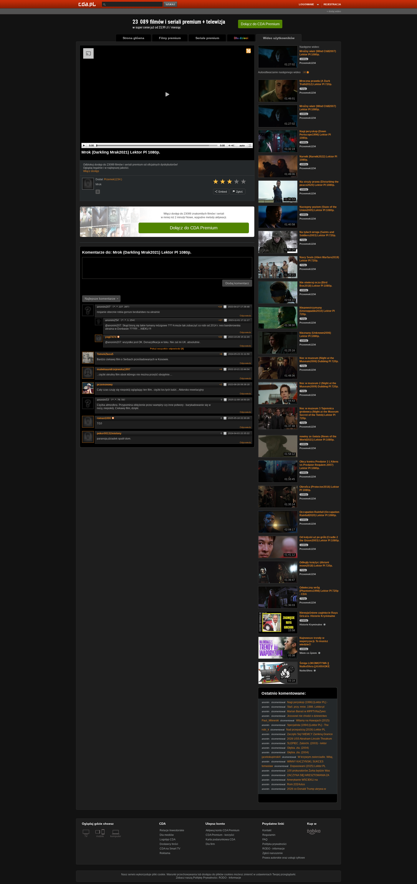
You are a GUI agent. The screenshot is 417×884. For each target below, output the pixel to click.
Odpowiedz (245, 315)
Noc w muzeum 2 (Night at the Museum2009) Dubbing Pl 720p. (319, 385)
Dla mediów (167, 834)
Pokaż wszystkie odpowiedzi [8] (167, 348)
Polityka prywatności (274, 844)
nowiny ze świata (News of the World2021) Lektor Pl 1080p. (318, 438)
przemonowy (105, 384)
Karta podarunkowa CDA (220, 839)
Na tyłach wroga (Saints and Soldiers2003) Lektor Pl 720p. (318, 234)
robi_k (265, 729)
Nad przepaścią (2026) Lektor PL (305, 729)
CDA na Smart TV (170, 848)
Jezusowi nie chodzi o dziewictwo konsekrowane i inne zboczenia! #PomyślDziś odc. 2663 (295, 717)
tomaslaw (267, 766)
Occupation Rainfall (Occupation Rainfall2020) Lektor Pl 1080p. (319, 514)
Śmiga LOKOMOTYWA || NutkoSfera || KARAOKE (315, 665)
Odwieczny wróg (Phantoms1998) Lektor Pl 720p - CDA (319, 591)
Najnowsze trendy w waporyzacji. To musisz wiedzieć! (314, 641)
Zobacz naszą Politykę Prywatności (196, 877)
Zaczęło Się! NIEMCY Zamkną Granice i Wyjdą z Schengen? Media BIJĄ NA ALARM (297, 736)
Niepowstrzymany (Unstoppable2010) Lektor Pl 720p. (317, 311)
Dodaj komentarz (237, 283)
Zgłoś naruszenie (272, 853)
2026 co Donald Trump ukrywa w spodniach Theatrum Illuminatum (294, 790)
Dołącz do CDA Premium (194, 227)
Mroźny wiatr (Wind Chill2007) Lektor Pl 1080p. (318, 53)
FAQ (264, 839)
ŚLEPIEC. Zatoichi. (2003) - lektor (307, 743)
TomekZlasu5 (105, 354)
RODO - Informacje (230, 877)
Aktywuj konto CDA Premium (222, 830)
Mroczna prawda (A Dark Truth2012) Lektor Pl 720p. (316, 82)
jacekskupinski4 (271, 756)
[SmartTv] (103, 838)
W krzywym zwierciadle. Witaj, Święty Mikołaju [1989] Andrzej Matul (297, 758)
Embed (222, 191)
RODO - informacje (273, 848)
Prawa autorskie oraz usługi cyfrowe (283, 857)
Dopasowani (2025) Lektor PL (308, 766)
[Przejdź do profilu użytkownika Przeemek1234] (88, 184)
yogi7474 (110, 337)
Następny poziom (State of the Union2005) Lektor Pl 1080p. (318, 208)
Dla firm (210, 844)
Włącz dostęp (91, 171)
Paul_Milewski (270, 720)
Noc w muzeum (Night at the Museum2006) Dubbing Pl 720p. (319, 360)
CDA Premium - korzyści (220, 834)
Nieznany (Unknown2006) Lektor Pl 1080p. (315, 334)
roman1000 (104, 418)
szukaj (171, 4)
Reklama (165, 853)
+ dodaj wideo (334, 11)
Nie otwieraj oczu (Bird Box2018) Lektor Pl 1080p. (316, 284)
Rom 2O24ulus (296, 784)
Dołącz (260, 24)
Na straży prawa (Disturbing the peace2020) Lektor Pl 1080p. (319, 183)
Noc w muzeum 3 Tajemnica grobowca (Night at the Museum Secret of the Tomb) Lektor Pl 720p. (319, 413)
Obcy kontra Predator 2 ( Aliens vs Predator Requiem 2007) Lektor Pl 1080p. (319, 465)
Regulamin (268, 834)
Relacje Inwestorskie (172, 830)
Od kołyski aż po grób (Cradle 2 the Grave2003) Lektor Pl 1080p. (319, 539)
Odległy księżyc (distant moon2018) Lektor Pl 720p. (316, 564)
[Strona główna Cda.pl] (87, 4)
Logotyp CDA (167, 839)
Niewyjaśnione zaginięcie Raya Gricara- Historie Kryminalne (319, 614)
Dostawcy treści (169, 844)
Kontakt (266, 830)
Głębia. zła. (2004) (298, 747)
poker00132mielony (109, 433)
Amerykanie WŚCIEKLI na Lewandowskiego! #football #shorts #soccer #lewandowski (296, 781)
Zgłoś (239, 191)
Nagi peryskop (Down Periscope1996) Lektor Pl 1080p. (315, 134)
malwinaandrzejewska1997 (113, 369)
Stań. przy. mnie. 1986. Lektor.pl (305, 706)
